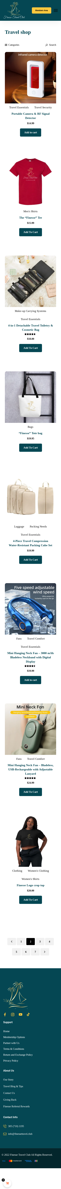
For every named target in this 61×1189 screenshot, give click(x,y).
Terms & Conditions (13, 1049)
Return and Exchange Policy (18, 1054)
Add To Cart (30, 232)
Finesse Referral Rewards (16, 1106)
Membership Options (14, 1037)
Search (52, 44)
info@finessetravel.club (20, 1133)
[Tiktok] (28, 1014)
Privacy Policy (10, 1060)
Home (6, 1031)
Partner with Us (11, 1043)
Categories (13, 44)
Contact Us (9, 1093)
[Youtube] (20, 1014)
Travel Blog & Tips (13, 1086)
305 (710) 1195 (16, 1126)
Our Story (8, 1079)
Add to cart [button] (30, 132)
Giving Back (9, 1099)
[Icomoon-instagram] (12, 1014)
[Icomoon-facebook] (5, 1014)
